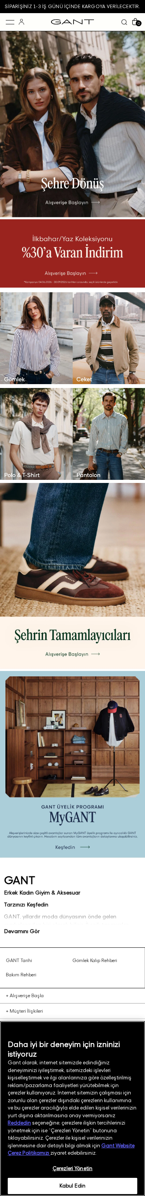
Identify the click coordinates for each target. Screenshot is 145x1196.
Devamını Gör (22, 931)
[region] (72, 1108)
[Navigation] (36, 290)
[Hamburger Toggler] (10, 22)
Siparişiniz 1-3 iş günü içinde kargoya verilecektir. (72, 6)
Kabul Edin (72, 1185)
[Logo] (72, 22)
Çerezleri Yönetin (72, 1168)
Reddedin (19, 1123)
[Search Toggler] (124, 22)
